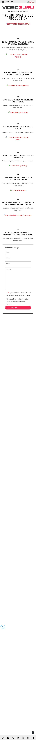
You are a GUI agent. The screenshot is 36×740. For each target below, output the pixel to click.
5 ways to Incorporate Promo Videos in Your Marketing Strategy (18, 179)
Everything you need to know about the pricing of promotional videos (18, 74)
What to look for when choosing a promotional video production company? (18, 234)
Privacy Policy (25, 295)
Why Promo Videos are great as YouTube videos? (18, 128)
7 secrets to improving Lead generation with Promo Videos (18, 156)
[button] (2, 627)
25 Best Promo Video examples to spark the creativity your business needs (18, 43)
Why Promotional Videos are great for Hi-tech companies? (18, 101)
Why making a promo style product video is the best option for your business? (18, 203)
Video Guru (9, 2)
